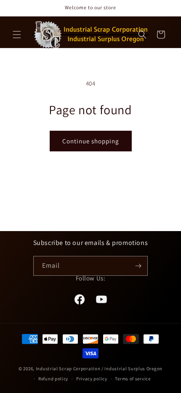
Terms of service (132, 379)
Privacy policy (91, 379)
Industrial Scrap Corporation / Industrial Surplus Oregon (99, 368)
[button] (17, 34)
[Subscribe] (138, 266)
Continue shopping (90, 141)
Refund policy (53, 379)
